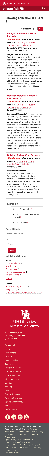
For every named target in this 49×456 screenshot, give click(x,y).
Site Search (10, 383)
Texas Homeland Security (14, 431)
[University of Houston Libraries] (24, 318)
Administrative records (15, 272)
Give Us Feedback (12, 360)
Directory (9, 356)
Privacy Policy (10, 345)
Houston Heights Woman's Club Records (22, 97)
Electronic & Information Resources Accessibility (23, 445)
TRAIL (27, 431)
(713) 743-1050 (11, 338)
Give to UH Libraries (13, 367)
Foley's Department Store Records (21, 35)
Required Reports (28, 442)
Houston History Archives (16, 286)
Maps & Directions (12, 375)
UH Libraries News (12, 379)
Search (8, 390)
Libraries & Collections (14, 371)
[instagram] (20, 417)
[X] (13, 417)
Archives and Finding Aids (13, 8)
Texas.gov (34, 429)
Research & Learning (13, 398)
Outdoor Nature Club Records (23, 155)
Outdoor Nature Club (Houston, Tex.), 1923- (24, 292)
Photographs (11, 269)
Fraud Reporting (37, 431)
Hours (7, 349)
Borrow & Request (12, 394)
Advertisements (12, 274)
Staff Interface (11, 409)
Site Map (8, 386)
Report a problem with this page (17, 429)
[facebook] (7, 417)
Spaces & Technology (14, 401)
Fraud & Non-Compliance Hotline (17, 434)
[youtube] (26, 417)
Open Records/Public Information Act (19, 439)
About (7, 405)
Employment (10, 352)
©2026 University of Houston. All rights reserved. (23, 426)
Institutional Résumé (13, 442)
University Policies (12, 453)
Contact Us (9, 364)
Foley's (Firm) (11, 289)
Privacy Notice (10, 437)
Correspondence (13, 263)
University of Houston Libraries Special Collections (21, 44)
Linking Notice (36, 434)
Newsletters (11, 266)
